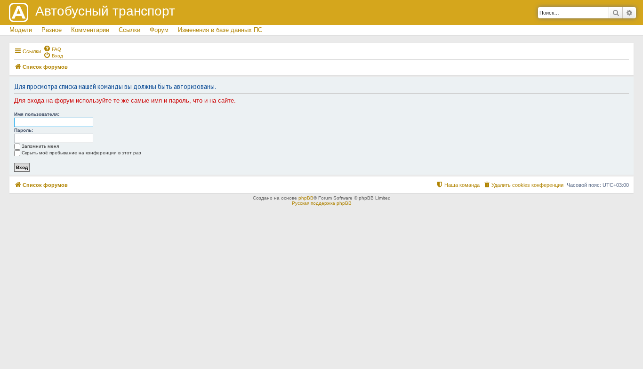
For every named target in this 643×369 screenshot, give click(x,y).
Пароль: (23, 130)
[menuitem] (52, 48)
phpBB (305, 198)
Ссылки (129, 29)
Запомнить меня (40, 146)
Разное (51, 29)
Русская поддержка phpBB (322, 203)
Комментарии (90, 29)
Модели (20, 29)
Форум (159, 29)
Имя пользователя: (36, 114)
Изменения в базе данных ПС (220, 29)
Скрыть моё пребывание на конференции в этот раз (81, 152)
